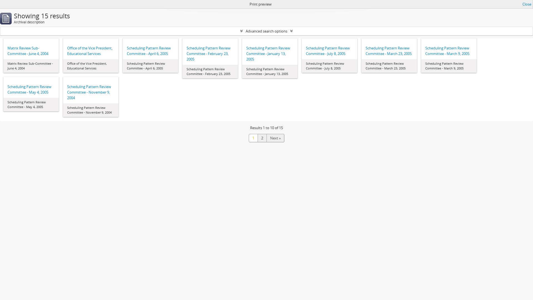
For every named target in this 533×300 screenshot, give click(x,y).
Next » (275, 138)
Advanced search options (266, 31)
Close (526, 4)
